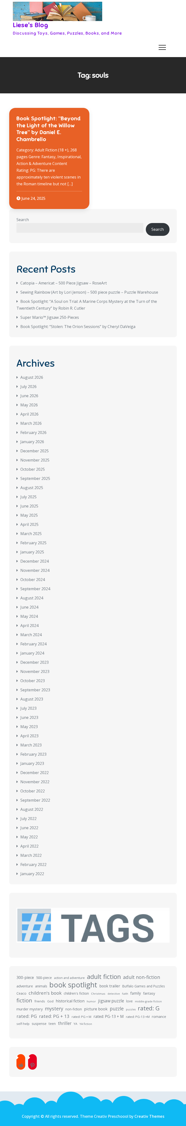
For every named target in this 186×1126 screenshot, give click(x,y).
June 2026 (29, 395)
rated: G (149, 1008)
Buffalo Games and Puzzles (143, 986)
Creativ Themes (149, 1116)
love (129, 1001)
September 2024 (35, 588)
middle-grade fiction (148, 1001)
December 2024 (34, 561)
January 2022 (32, 873)
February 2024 (33, 644)
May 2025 (29, 515)
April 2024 (29, 625)
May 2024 (29, 616)
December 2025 (34, 451)
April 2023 (29, 735)
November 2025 (34, 460)
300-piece (25, 977)
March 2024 (31, 634)
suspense (39, 1023)
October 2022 (32, 791)
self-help (23, 1024)
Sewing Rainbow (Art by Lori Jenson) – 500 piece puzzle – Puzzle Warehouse (89, 292)
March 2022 (31, 855)
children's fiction (76, 993)
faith (125, 993)
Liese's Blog (30, 25)
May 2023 (29, 726)
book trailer (109, 986)
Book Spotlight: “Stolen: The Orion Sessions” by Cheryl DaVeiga (77, 326)
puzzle (117, 1009)
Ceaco (21, 993)
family (135, 993)
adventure (24, 986)
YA (75, 1024)
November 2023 (34, 671)
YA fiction (85, 1024)
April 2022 (29, 846)
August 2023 (31, 699)
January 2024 (32, 653)
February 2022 (33, 864)
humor (91, 1001)
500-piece (44, 977)
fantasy (149, 993)
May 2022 (29, 837)
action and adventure (69, 978)
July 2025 (28, 497)
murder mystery (29, 1009)
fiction (24, 1000)
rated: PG (26, 1016)
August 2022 (31, 809)
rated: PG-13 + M (108, 1016)
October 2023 (32, 680)
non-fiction (73, 1009)
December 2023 (34, 662)
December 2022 (34, 772)
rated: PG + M (81, 1016)
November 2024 (34, 570)
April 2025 (29, 524)
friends (39, 1001)
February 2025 (33, 542)
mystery (54, 1008)
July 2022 (28, 818)
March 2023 (31, 745)
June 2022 (29, 827)
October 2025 (32, 469)
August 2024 (31, 598)
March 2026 (31, 423)
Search (22, 219)
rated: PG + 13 (54, 1016)
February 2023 (33, 754)
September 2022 (35, 800)
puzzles (131, 1009)
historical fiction (70, 1001)
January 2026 (32, 441)
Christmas (98, 993)
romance (159, 1016)
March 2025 (31, 533)
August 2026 (31, 377)
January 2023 (32, 763)
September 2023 (35, 690)
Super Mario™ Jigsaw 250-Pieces (49, 317)
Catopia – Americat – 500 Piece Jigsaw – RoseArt (63, 283)
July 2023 (28, 708)
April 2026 (29, 414)
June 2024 (29, 607)
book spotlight (73, 984)
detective (114, 993)
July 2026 (28, 386)
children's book (45, 993)
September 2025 (35, 478)
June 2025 (29, 506)
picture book (96, 1009)
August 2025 (31, 487)
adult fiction (104, 976)
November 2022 (34, 781)
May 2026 (29, 405)
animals (41, 986)
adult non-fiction (141, 977)
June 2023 (29, 717)
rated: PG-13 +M (138, 1016)
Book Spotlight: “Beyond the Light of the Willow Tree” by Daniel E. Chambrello (48, 128)
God (50, 1001)
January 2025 (32, 552)
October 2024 (32, 579)
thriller (64, 1023)
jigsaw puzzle (111, 1001)
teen (52, 1023)
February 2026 (33, 432)
